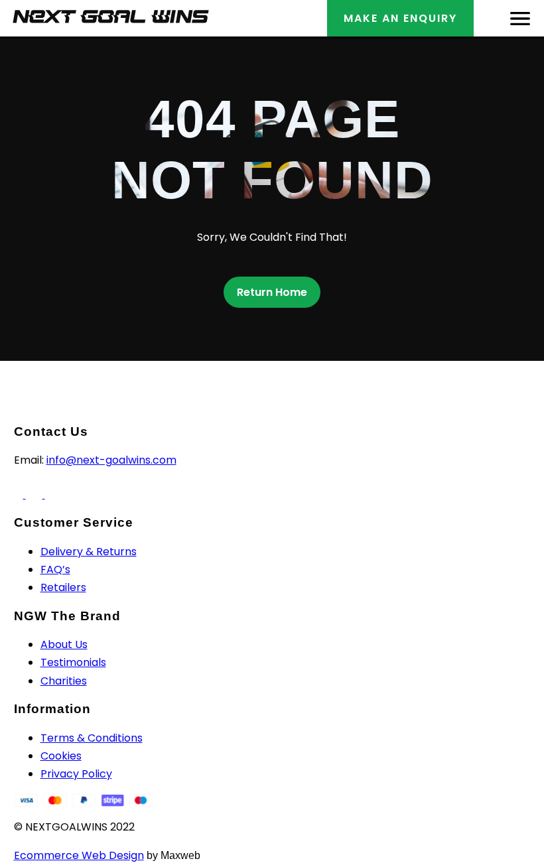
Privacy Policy (76, 773)
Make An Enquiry (400, 18)
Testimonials (73, 662)
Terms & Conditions (91, 738)
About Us (64, 644)
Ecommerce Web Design (79, 855)
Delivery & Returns (88, 551)
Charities (63, 681)
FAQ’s (55, 569)
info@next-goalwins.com (111, 460)
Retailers (63, 587)
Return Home (272, 292)
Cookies (61, 756)
